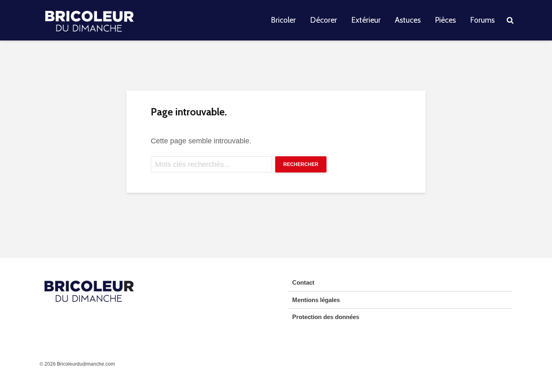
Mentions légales (316, 299)
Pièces (445, 20)
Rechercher (300, 164)
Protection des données (325, 316)
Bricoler (283, 20)
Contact (303, 282)
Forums (482, 20)
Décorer (323, 20)
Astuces (408, 20)
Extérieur (366, 20)
